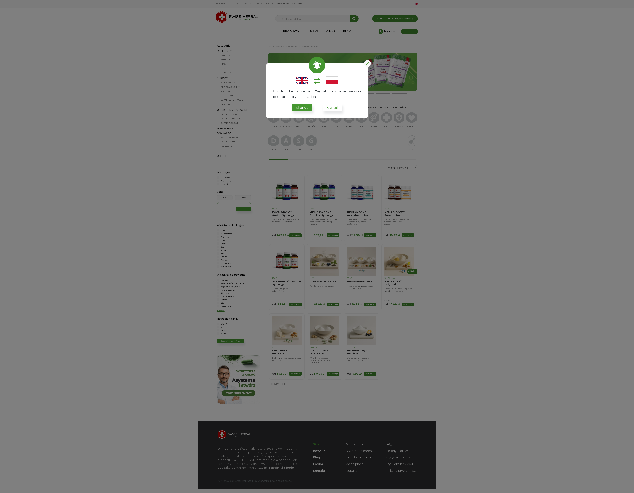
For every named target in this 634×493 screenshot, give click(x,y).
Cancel (332, 108)
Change (302, 108)
